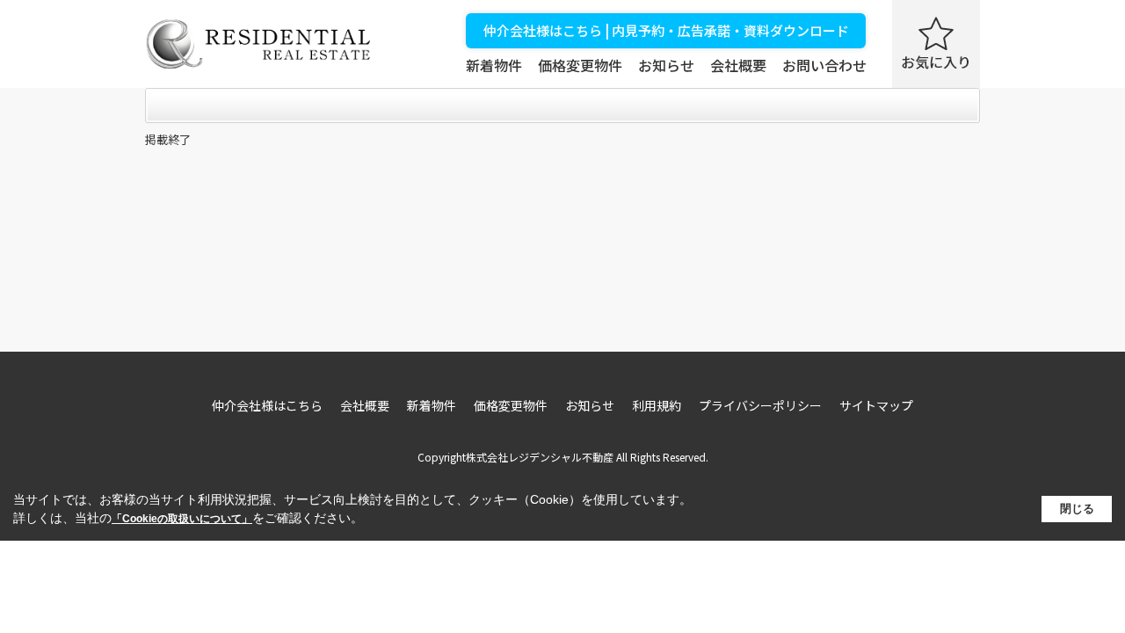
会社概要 (738, 65)
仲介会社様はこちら (267, 405)
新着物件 (494, 65)
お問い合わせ (824, 65)
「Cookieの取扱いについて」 (182, 519)
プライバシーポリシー (760, 405)
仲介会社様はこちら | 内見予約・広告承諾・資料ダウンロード (666, 30)
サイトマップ (876, 405)
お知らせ (666, 65)
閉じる (1077, 508)
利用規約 (656, 405)
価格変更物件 (580, 65)
